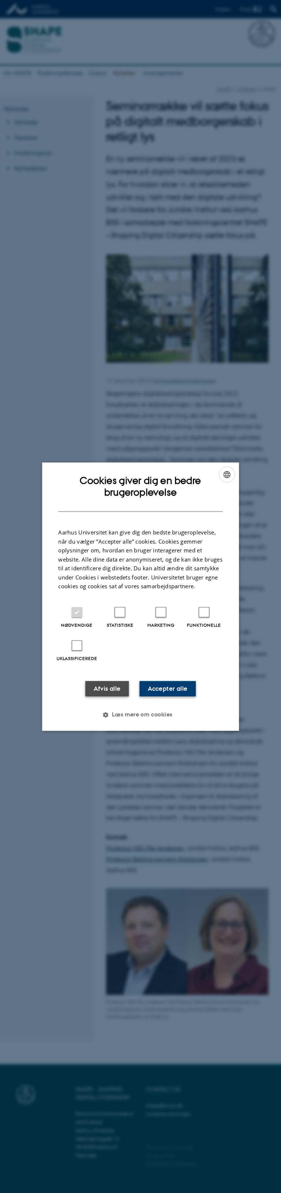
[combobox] (227, 474)
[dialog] (140, 596)
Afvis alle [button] (107, 688)
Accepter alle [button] (167, 688)
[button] (140, 714)
